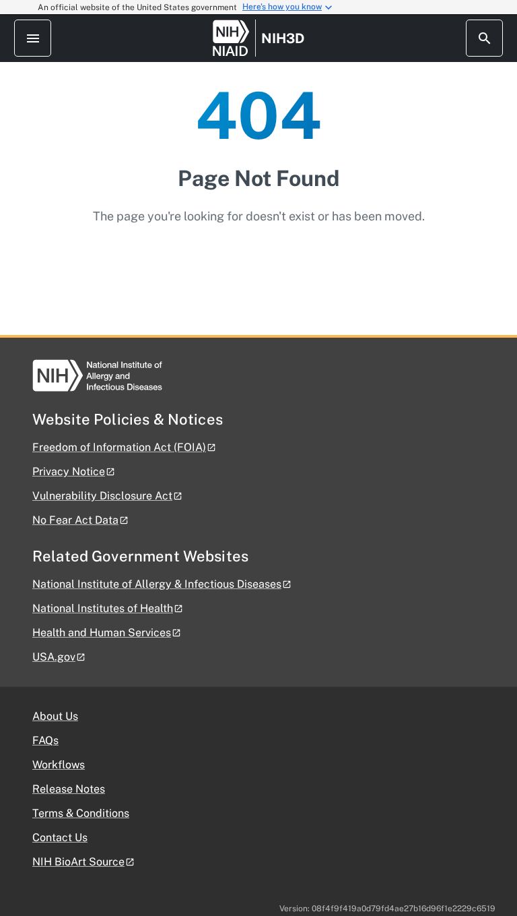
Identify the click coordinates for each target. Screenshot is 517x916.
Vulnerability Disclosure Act (102, 495)
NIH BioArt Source (78, 861)
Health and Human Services (101, 632)
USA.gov (53, 656)
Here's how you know (282, 6)
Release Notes (68, 789)
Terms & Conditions (80, 813)
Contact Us (60, 837)
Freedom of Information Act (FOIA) (119, 447)
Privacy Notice (68, 471)
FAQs (45, 740)
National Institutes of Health (102, 608)
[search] (484, 38)
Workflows (58, 764)
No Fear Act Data (75, 520)
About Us (55, 716)
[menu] (32, 38)
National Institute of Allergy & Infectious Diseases (156, 584)
